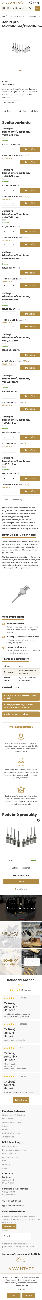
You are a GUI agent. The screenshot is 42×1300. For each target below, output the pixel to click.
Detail (21, 881)
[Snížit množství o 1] (4, 149)
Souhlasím (28, 1295)
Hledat (30, 8)
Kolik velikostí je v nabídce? (18, 714)
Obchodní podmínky (11, 1157)
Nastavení (21, 1290)
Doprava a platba (10, 1146)
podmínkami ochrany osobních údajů (18, 1246)
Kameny (6, 1129)
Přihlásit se (9, 1226)
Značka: (8, 84)
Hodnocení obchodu (21, 980)
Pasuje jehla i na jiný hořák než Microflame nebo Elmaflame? (18, 706)
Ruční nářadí (7, 1118)
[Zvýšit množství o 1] (13, 149)
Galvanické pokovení (11, 1122)
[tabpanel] (21, 48)
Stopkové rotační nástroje (13, 1115)
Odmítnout (13, 1295)
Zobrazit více (21, 1100)
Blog (4, 1161)
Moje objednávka (9, 1153)
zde (27, 1285)
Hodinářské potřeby (11, 1133)
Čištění (5, 1126)
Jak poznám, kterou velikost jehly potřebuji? (20, 696)
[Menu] (37, 8)
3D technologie (9, 1137)
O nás (4, 1168)
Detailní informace (11, 103)
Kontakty (6, 1164)
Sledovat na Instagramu (21, 908)
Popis (6, 500)
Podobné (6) (17, 500)
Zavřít (31, 115)
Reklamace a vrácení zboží (14, 1150)
